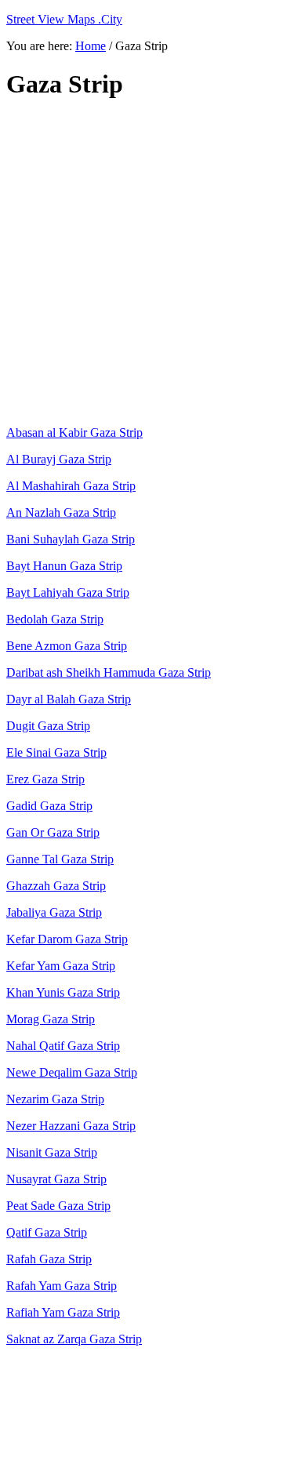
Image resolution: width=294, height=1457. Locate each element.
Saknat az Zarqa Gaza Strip (74, 1339)
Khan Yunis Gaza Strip (63, 992)
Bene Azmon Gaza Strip (66, 645)
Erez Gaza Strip (45, 779)
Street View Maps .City (64, 19)
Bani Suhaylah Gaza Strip (70, 539)
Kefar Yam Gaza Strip (60, 965)
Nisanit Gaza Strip (51, 1152)
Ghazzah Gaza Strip (56, 885)
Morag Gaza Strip (50, 1019)
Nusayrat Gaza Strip (56, 1179)
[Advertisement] (147, 263)
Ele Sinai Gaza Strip (56, 752)
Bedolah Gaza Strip (54, 619)
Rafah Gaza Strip (49, 1259)
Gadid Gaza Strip (49, 805)
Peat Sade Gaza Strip (58, 1205)
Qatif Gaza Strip (46, 1232)
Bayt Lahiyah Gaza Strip (67, 592)
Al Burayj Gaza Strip (58, 459)
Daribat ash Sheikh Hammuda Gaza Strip (108, 672)
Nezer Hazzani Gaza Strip (71, 1125)
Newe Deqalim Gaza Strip (71, 1072)
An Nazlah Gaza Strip (61, 512)
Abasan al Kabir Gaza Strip (74, 432)
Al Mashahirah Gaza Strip (71, 485)
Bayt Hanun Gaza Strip (64, 565)
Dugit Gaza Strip (48, 725)
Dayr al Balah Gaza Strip (68, 699)
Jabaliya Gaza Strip (54, 912)
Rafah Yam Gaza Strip (61, 1285)
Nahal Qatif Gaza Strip (63, 1045)
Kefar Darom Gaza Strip (67, 939)
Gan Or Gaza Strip (53, 832)
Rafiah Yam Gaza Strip (63, 1312)
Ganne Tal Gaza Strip (60, 859)
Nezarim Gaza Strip (55, 1099)
